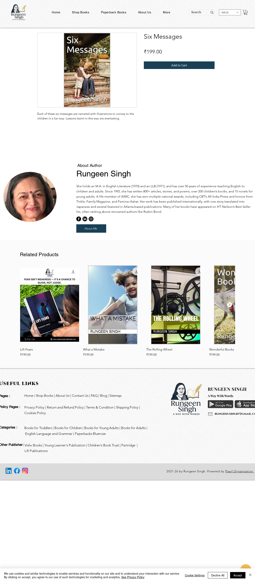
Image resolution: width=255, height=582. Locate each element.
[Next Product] (229, 304)
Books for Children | (69, 428)
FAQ (94, 396)
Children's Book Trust (103, 445)
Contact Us (80, 396)
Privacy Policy (34, 407)
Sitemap (115, 396)
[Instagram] (91, 219)
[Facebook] (78, 219)
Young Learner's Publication (64, 445)
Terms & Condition (100, 407)
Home (28, 396)
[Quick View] (49, 304)
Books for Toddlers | (39, 428)
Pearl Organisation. (239, 471)
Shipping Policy (127, 407)
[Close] (250, 575)
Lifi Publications (36, 451)
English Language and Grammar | (50, 434)
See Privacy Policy (132, 577)
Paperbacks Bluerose (91, 434)
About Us (63, 396)
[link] (164, 45)
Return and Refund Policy (65, 407)
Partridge (128, 445)
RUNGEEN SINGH (227, 389)
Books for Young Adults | (102, 428)
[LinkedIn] (84, 219)
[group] (127, 142)
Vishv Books (33, 445)
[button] (113, 12)
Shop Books (44, 396)
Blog (103, 396)
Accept (237, 575)
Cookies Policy (35, 413)
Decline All (217, 575)
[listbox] (230, 12)
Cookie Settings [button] (195, 575)
